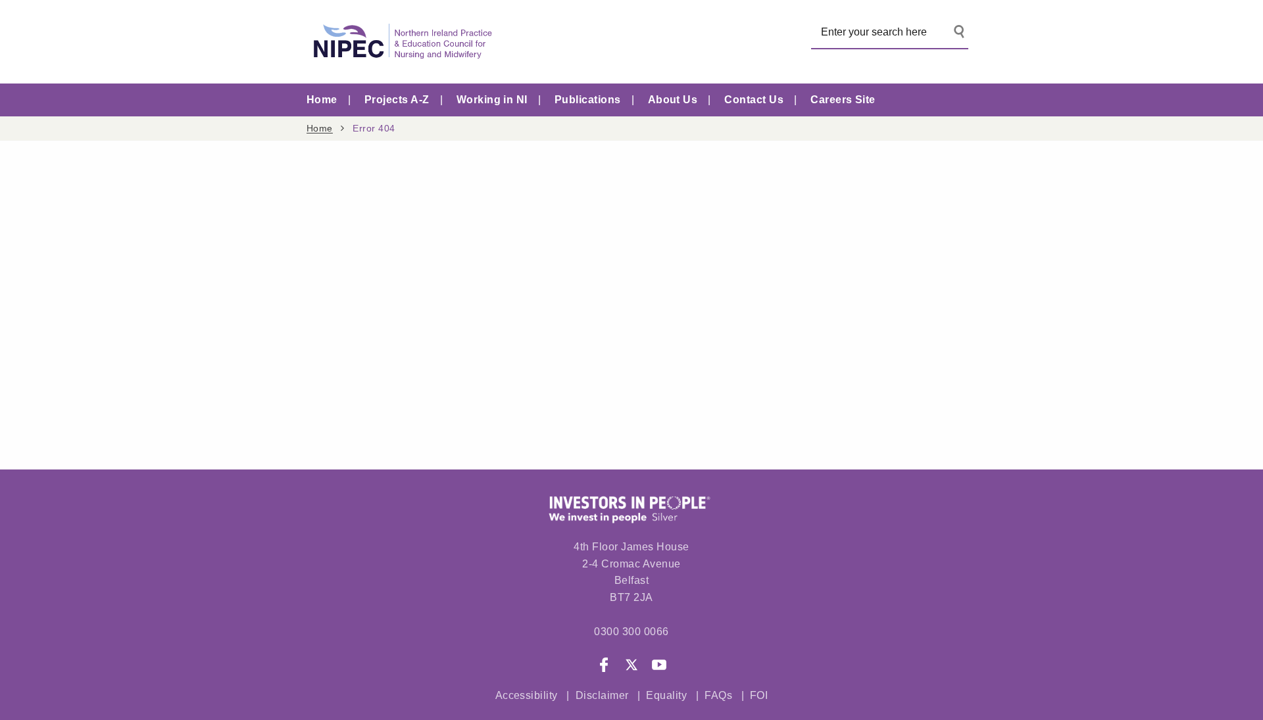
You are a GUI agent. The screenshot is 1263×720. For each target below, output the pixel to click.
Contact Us (753, 99)
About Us (673, 99)
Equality (666, 695)
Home (322, 99)
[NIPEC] (400, 41)
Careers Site (843, 99)
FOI (759, 695)
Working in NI (492, 99)
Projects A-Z (397, 99)
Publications (588, 99)
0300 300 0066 (631, 631)
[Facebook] (604, 667)
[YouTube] (659, 667)
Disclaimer (602, 695)
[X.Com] (631, 667)
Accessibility (526, 695)
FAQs (720, 695)
